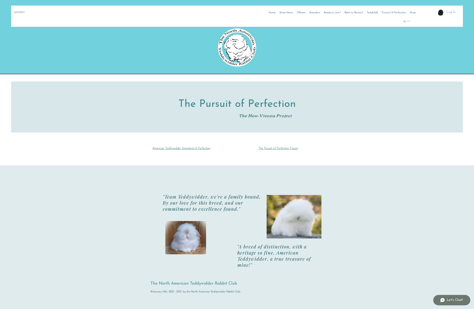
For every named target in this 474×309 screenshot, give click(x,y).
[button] (410, 21)
